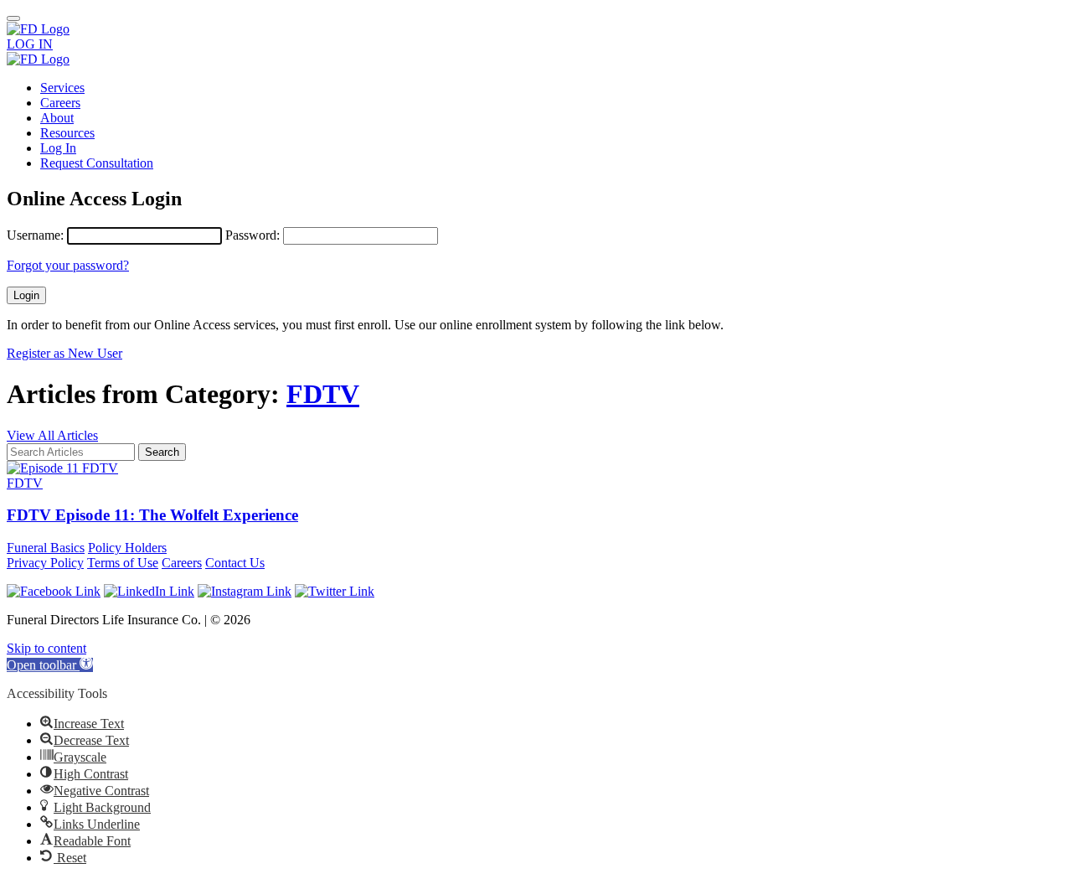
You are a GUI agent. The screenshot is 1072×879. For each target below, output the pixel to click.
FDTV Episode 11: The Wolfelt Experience (152, 515)
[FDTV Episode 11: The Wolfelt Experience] (62, 468)
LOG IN (30, 44)
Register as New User (64, 353)
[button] (50, 665)
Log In (58, 148)
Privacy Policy (45, 563)
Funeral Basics (46, 547)
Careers (60, 103)
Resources (67, 133)
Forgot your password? (68, 265)
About (57, 118)
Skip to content (46, 648)
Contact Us (235, 563)
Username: (35, 235)
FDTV (322, 394)
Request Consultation (96, 163)
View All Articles (52, 435)
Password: (252, 235)
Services (62, 87)
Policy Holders (127, 547)
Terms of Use (122, 563)
